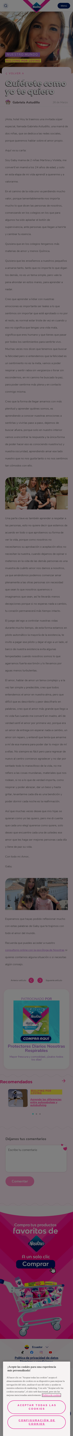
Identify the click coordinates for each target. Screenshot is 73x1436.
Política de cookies (51, 1395)
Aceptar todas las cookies (37, 1407)
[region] (36, 1399)
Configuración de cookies (37, 1422)
